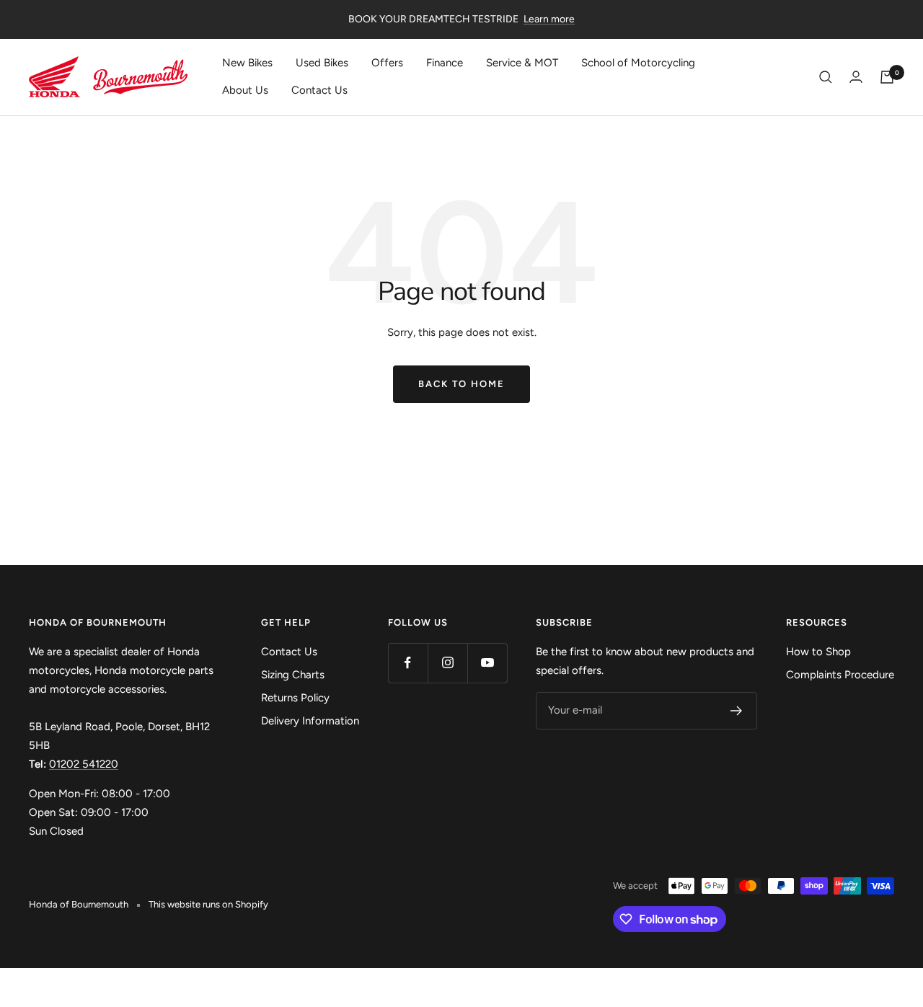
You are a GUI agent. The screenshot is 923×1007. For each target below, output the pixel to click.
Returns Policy (295, 697)
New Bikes (247, 62)
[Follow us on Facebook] (408, 663)
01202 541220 (83, 764)
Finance (444, 62)
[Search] (825, 77)
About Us (245, 90)
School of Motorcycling (638, 62)
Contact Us (319, 90)
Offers (387, 62)
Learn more (549, 19)
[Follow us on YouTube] (487, 663)
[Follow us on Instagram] (447, 663)
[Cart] (887, 77)
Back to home (461, 383)
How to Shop (818, 651)
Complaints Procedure (840, 674)
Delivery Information (310, 720)
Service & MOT (522, 62)
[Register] (736, 711)
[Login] (855, 77)
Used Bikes (322, 62)
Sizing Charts (292, 674)
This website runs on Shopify (208, 904)
